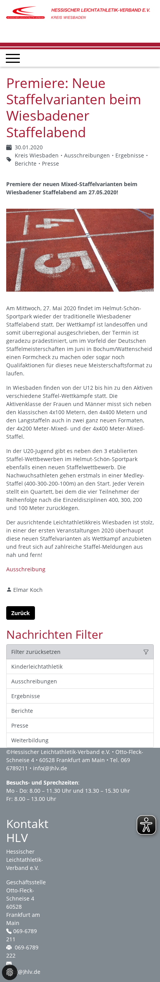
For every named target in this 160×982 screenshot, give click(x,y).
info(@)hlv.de (50, 768)
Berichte (22, 710)
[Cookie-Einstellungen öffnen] (9, 972)
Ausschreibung (25, 569)
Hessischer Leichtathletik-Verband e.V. (60, 752)
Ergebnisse (25, 696)
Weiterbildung (30, 740)
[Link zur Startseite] (80, 12)
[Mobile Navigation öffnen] (13, 58)
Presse (19, 725)
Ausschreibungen (34, 681)
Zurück (20, 613)
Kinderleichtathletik (37, 666)
